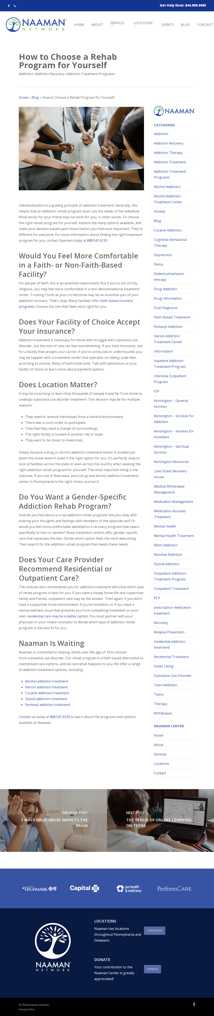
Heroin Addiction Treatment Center (168, 339)
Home (23, 97)
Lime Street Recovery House (170, 474)
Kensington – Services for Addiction (174, 419)
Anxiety (159, 211)
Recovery (161, 622)
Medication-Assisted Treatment (169, 514)
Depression (163, 255)
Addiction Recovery (49, 74)
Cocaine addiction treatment (47, 693)
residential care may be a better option (57, 616)
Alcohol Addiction (167, 186)
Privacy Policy (27, 1009)
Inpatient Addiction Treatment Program (170, 363)
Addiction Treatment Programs (90, 74)
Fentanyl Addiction (168, 326)
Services (160, 754)
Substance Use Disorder (173, 675)
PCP (157, 598)
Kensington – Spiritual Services (171, 449)
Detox (158, 264)
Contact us (27, 716)
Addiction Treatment (170, 162)
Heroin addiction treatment (46, 687)
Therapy (160, 704)
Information (163, 351)
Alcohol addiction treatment (46, 681)
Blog (35, 97)
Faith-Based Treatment (172, 317)
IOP (156, 391)
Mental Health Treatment (174, 535)
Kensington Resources (171, 461)
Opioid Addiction (166, 564)
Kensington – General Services (171, 403)
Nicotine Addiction (168, 554)
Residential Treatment (171, 656)
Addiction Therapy (168, 152)
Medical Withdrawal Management (169, 489)
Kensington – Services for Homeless (174, 434)
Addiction (26, 74)
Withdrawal (163, 713)
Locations (161, 763)
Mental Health (165, 526)
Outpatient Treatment (171, 588)
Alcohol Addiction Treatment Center (168, 199)
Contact (160, 773)
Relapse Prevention (169, 632)
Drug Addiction (165, 289)
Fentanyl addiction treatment (47, 704)
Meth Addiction (165, 545)
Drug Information (168, 298)
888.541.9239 (97, 240)
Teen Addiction (165, 685)
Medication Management (173, 501)
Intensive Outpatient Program (170, 379)
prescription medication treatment (172, 610)
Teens (159, 694)
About (158, 745)
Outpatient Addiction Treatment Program (170, 576)
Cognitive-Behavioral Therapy (170, 242)
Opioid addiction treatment (46, 699)
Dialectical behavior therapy (169, 276)
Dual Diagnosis (166, 307)
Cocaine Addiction (167, 230)
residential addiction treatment (169, 644)
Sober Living (163, 666)
